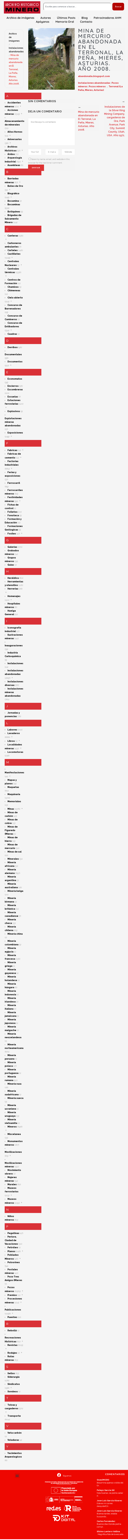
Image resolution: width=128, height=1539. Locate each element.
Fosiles (11, 533)
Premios (12, 1295)
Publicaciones (13, 1309)
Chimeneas (13, 290)
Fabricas (12, 450)
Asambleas (13, 165)
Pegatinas (13, 1233)
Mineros (12, 1126)
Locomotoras (15, 752)
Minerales (13, 859)
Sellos (11, 1373)
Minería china (15, 934)
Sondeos (12, 1391)
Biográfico (13, 193)
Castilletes (13, 254)
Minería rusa (14, 1084)
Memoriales (14, 801)
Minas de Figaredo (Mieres (11, 830)
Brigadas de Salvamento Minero (13, 219)
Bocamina (13, 201)
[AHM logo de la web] (22, 7)
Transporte (14, 1416)
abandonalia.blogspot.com (94, 76)
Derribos (12, 347)
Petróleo (12, 1247)
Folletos (12, 512)
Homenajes (13, 596)
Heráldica (13, 578)
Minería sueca (15, 1098)
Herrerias (12, 588)
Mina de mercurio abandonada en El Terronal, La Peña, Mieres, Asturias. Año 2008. (15, 69)
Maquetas (13, 787)
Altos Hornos (14, 132)
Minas (10, 809)
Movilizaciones (13, 1152)
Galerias (12, 547)
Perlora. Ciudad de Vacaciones (11, 1240)
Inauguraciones (14, 645)
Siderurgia (13, 1377)
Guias (10, 565)
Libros (11, 741)
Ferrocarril (13, 483)
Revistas (12, 1345)
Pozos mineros (97, 86)
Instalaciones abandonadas (94, 83)
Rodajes (12, 1353)
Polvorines (13, 1262)
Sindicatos (13, 1384)
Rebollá (12, 1330)
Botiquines (13, 211)
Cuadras (12, 334)
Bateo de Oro (15, 186)
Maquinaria (13, 794)
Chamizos (13, 287)
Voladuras (13, 1440)
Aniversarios (14, 139)
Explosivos (13, 411)
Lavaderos (13, 733)
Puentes (12, 1317)
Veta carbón (14, 1433)
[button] (17, 1475)
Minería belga (15, 891)
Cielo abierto (15, 297)
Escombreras (15, 389)
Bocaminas (13, 204)
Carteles (12, 250)
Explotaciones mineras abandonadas (13, 422)
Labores (12, 729)
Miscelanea (14, 1134)
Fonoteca (13, 515)
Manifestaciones (14, 772)
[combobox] (77, 6)
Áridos (11, 154)
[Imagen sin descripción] (51, 59)
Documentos (14, 361)
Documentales (13, 354)
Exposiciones (15, 432)
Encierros (13, 386)
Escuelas (12, 396)
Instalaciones (15, 663)
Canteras (12, 235)
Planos (11, 1251)
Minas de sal (14, 851)
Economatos (14, 379)
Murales (12, 1184)
